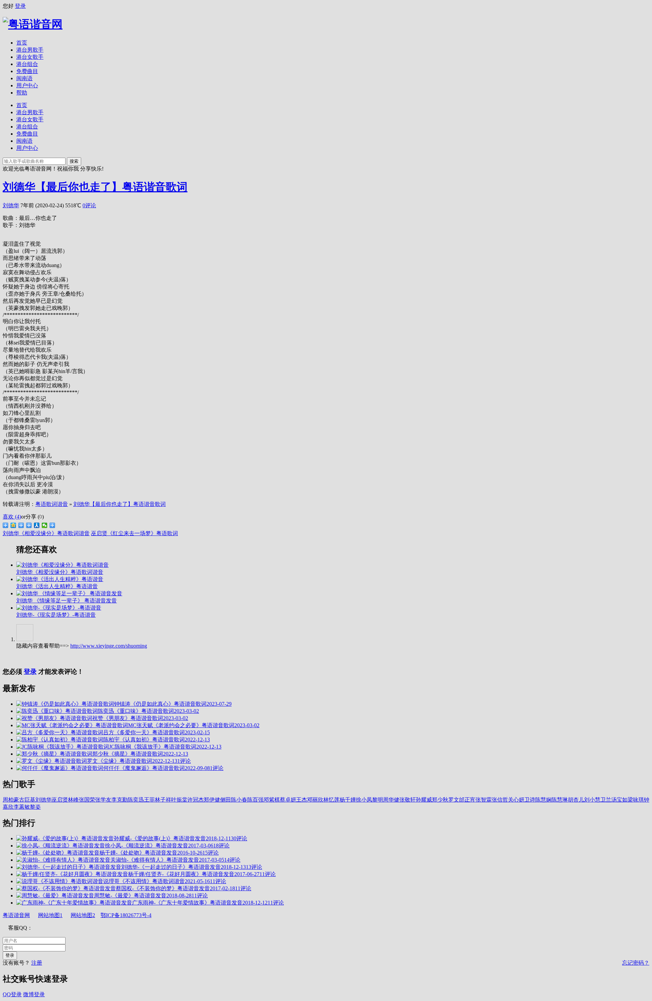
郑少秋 (440, 800)
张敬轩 (407, 800)
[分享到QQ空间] (13, 525)
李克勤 (119, 800)
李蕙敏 (22, 807)
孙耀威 (424, 800)
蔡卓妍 (288, 800)
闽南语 (24, 78)
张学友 (103, 800)
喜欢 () (12, 517)
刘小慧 (592, 800)
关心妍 (516, 800)
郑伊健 (212, 800)
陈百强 (255, 800)
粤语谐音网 (16, 915)
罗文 (453, 800)
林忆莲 (331, 800)
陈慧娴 (543, 800)
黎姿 (35, 807)
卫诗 (529, 800)
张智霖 (483, 800)
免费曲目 (27, 71)
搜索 (74, 161)
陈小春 (239, 800)
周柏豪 (11, 800)
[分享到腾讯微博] (21, 525)
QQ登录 (12, 994)
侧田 (225, 800)
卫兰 (605, 800)
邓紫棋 (272, 800)
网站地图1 (50, 915)
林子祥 (163, 800)
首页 (21, 43)
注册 (36, 963)
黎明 (377, 800)
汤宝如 (619, 800)
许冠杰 (195, 800)
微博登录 (34, 994)
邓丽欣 (315, 800)
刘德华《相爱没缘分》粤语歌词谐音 (46, 533)
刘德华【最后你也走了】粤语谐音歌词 (95, 187)
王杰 (301, 800)
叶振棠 (179, 800)
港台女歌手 (29, 57)
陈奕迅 (136, 800)
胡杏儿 (576, 800)
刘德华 (11, 205)
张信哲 (500, 800)
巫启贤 (60, 800)
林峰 (73, 800)
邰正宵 (467, 800)
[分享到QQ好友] (29, 525)
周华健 (391, 800)
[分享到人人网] (37, 525)
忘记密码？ (635, 963)
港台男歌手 (29, 50)
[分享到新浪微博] (5, 525)
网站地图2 (83, 915)
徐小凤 (364, 800)
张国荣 (87, 800)
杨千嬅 (348, 800)
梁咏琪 (636, 800)
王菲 (149, 800)
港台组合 (27, 64)
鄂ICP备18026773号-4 (126, 915)
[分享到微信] (45, 525)
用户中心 (27, 85)
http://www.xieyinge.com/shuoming (108, 646)
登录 (20, 6)
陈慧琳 (559, 800)
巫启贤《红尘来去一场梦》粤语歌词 (134, 533)
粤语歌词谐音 (51, 504)
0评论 (89, 205)
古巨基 (27, 800)
